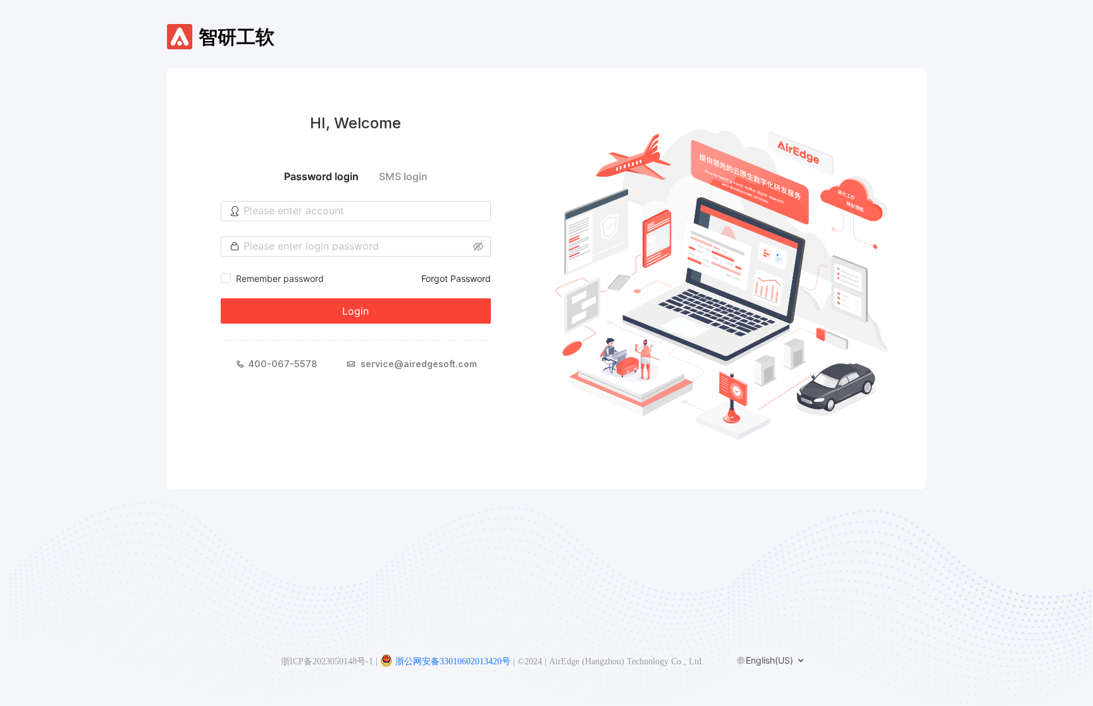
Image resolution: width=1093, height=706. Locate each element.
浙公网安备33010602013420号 (452, 661)
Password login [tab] (321, 176)
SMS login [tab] (403, 176)
